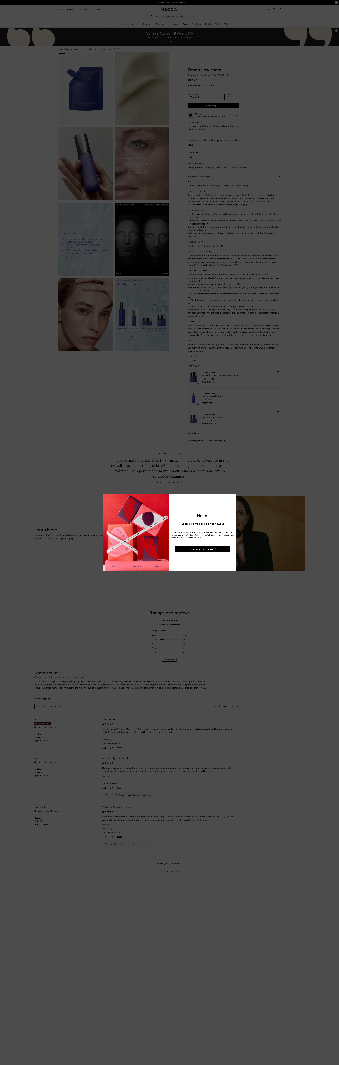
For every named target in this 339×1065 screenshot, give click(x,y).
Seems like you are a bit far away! (203, 523)
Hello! (202, 515)
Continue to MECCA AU (201, 549)
